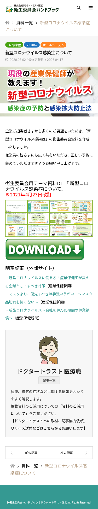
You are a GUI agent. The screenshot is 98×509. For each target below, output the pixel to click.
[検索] (78, 8)
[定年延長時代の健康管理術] (71, 452)
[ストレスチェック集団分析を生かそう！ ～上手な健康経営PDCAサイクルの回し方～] (27, 452)
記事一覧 (49, 380)
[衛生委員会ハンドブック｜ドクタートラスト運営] (32, 7)
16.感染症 (14, 45)
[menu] (90, 8)
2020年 (32, 45)
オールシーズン (53, 45)
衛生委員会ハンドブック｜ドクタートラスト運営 (38, 502)
